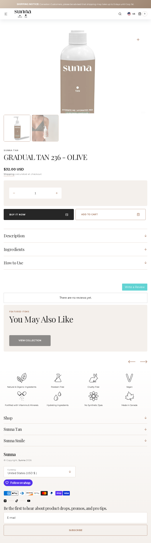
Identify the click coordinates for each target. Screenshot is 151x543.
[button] (6, 14)
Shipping (9, 174)
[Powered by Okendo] (20, 288)
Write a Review (135, 287)
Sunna (22, 460)
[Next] (143, 361)
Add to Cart (89, 214)
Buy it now (17, 214)
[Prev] (131, 361)
